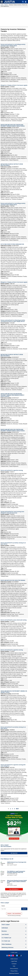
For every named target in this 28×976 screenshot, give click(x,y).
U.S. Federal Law (6, 937)
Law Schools (5, 934)
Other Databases (6, 944)
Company (14, 963)
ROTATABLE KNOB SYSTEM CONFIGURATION (12, 244)
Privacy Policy (14, 971)
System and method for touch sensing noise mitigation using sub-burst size (12, 512)
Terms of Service (14, 968)
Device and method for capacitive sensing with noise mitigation (13, 765)
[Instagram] (13, 955)
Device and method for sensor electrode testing (13, 620)
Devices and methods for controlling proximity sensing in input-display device (13, 45)
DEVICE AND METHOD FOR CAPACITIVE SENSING (13, 580)
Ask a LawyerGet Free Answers (6, 845)
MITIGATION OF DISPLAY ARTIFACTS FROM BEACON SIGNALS (12, 164)
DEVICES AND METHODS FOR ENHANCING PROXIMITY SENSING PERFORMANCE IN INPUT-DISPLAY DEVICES (13, 395)
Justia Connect (14, 958)
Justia (2, 4)
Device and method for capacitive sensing (12, 470)
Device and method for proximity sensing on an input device (13, 543)
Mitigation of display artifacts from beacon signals (14, 85)
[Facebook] (11, 955)
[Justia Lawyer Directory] (21, 955)
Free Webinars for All (7, 859)
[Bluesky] (17, 955)
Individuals (5, 928)
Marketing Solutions (7, 947)
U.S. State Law (6, 941)
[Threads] (15, 955)
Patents (6, 4)
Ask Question (14, 853)
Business (4, 931)
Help (14, 966)
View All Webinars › (14, 889)
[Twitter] (19, 955)
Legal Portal (14, 961)
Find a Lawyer (5, 902)
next (17, 808)
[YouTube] (9, 955)
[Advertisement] (14, 17)
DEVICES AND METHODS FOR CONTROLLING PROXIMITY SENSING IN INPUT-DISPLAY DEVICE (13, 125)
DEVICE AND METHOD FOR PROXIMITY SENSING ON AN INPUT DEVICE (14, 691)
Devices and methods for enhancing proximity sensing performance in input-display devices (13, 320)
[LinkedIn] (7, 955)
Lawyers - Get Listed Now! (14, 913)
